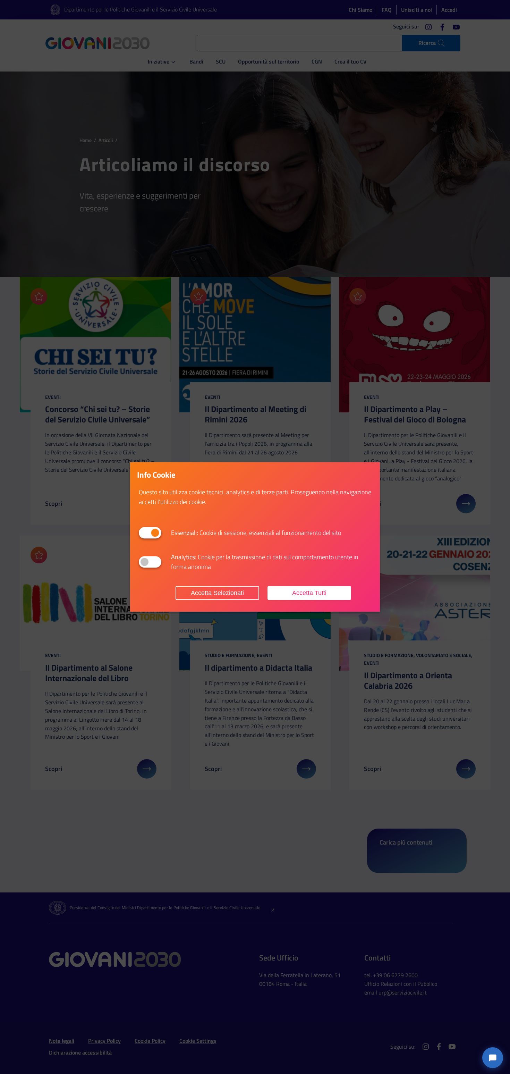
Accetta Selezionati (217, 592)
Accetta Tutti (309, 592)
